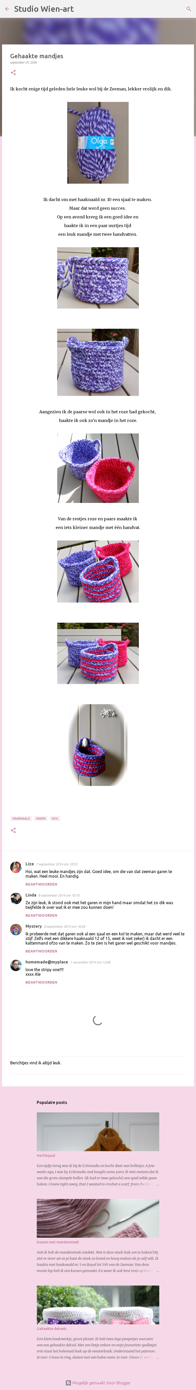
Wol (55, 818)
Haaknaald (21, 818)
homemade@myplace (47, 962)
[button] (13, 72)
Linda (31, 895)
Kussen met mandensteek (58, 1242)
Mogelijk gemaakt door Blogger (101, 1383)
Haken (41, 818)
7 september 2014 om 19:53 (56, 864)
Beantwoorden (41, 884)
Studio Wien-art (44, 8)
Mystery (34, 926)
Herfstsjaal (46, 1155)
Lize (30, 864)
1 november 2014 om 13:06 (90, 962)
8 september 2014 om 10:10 (58, 895)
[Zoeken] (81, 9)
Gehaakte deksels (51, 1329)
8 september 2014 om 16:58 (64, 926)
